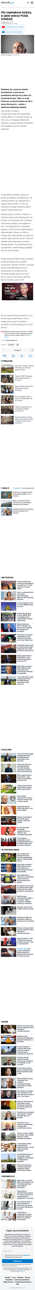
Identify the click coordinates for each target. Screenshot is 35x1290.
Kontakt (7, 1277)
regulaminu (26, 1255)
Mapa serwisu (8, 1282)
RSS (17, 1284)
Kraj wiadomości (28, 488)
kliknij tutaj (22, 1271)
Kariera (27, 1277)
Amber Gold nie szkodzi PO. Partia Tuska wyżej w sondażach (24, 388)
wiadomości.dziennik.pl (14, 7)
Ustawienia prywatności (23, 1282)
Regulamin (9, 1280)
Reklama (20, 1277)
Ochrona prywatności (21, 1280)
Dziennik (3, 7)
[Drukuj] (13, 356)
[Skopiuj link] (22, 356)
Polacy (11, 345)
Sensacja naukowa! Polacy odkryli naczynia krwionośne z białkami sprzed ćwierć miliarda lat (24, 420)
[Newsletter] (4, 356)
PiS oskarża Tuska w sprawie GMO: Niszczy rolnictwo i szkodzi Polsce (24, 368)
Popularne (16, 488)
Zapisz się (17, 1261)
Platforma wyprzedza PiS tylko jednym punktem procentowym (23, 409)
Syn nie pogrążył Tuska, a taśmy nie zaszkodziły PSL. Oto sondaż (24, 398)
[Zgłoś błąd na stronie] (30, 356)
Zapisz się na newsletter (14, 32)
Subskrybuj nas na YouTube (14, 27)
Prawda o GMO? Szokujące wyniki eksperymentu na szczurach (23, 378)
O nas (14, 1277)
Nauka (25, 7)
